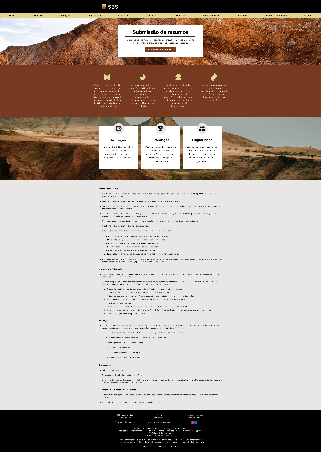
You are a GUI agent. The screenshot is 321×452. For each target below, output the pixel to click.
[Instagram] (192, 422)
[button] (37, 15)
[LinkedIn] (195, 422)
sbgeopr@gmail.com (164, 435)
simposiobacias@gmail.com (208, 380)
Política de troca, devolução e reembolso (160, 446)
